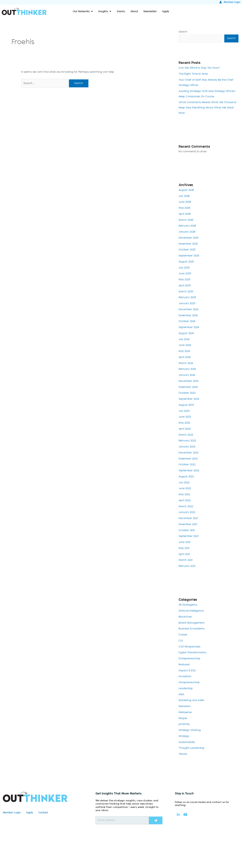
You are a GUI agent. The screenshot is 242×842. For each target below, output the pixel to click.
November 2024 (188, 315)
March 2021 (186, 560)
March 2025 (186, 291)
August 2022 (186, 476)
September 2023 (189, 399)
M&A (181, 694)
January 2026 (187, 231)
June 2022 (185, 488)
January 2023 (187, 446)
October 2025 (187, 249)
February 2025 (187, 297)
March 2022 (186, 506)
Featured (184, 664)
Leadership (186, 688)
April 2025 (185, 285)
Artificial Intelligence (191, 610)
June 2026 (185, 202)
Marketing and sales (191, 700)
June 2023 (185, 416)
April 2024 (185, 357)
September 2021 (189, 536)
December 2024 (188, 309)
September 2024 (189, 327)
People (183, 718)
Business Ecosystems (191, 628)
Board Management (191, 622)
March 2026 (186, 220)
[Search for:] (45, 83)
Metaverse (185, 712)
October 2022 (187, 464)
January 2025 (187, 303)
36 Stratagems (188, 604)
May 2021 (184, 548)
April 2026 (185, 214)
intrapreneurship (189, 682)
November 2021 (188, 524)
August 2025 (186, 261)
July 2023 (184, 411)
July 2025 (184, 267)
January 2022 (187, 512)
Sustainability (187, 742)
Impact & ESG (187, 670)
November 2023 (188, 387)
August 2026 (186, 190)
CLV (181, 640)
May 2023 (184, 422)
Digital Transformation (192, 652)
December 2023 (188, 381)
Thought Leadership (191, 748)
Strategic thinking (190, 730)
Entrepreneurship (189, 658)
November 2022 (188, 458)
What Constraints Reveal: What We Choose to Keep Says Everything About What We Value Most (208, 107)
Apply (29, 812)
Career (183, 634)
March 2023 (186, 434)
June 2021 (184, 542)
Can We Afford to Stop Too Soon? (199, 67)
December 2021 (188, 518)
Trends (183, 754)
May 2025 (184, 279)
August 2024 (186, 333)
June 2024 (185, 345)
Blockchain (185, 616)
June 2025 (185, 273)
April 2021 (184, 554)
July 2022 (184, 482)
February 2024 (187, 369)
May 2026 (184, 208)
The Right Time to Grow (193, 74)
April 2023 (185, 428)
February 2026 (187, 225)
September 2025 (189, 255)
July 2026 (184, 196)
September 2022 (189, 470)
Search (183, 31)
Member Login (12, 812)
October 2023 (187, 393)
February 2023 (187, 440)
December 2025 (189, 237)
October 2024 (187, 321)
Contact (43, 812)
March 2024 (186, 363)
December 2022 (189, 452)
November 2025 (188, 243)
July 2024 (184, 339)
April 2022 (185, 500)
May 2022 (184, 494)
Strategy (184, 736)
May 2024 (184, 351)
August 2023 (186, 405)
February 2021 (187, 566)
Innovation (185, 676)
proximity (184, 724)
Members (185, 706)
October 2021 (187, 530)
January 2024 (187, 375)
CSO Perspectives (189, 646)
